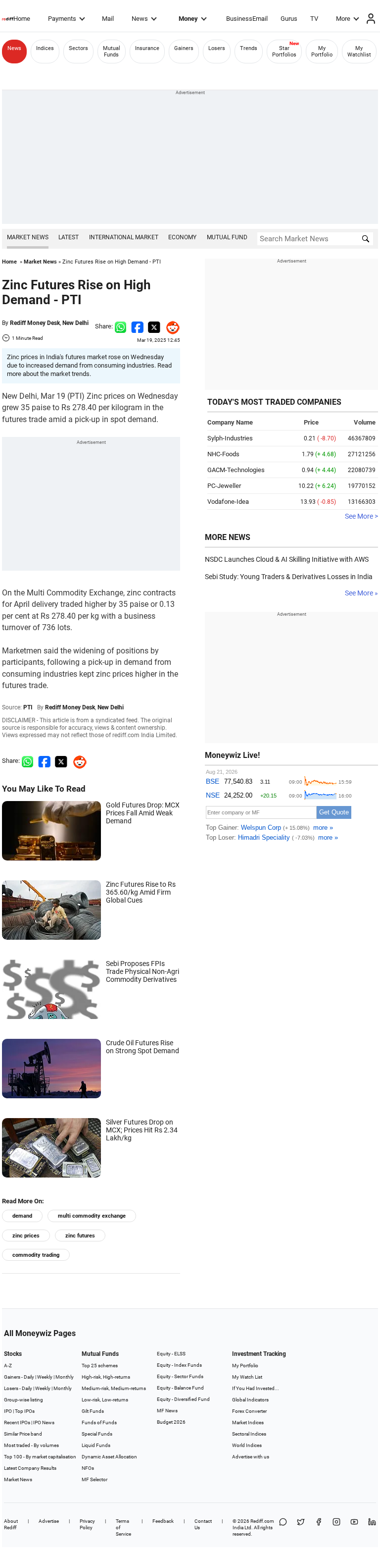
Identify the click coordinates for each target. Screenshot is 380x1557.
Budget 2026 (171, 1422)
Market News (27, 237)
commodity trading (35, 1255)
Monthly (64, 1377)
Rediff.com (262, 1521)
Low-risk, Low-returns (105, 1399)
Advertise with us (250, 1456)
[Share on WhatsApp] (283, 1527)
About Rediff (11, 1524)
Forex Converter (249, 1411)
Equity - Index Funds (179, 1365)
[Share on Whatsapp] (120, 326)
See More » (361, 593)
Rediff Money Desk (35, 323)
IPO (8, 1411)
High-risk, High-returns (106, 1377)
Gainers (183, 48)
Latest (68, 237)
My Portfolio (321, 51)
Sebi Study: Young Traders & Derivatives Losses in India (289, 577)
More (343, 18)
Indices (45, 48)
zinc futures (80, 1236)
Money (188, 18)
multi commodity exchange (92, 1216)
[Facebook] (319, 1527)
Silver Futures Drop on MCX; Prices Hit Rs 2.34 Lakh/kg (142, 1130)
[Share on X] (301, 1527)
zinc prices (26, 1236)
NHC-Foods (223, 454)
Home (21, 18)
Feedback (163, 1521)
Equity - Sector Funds (180, 1376)
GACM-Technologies (236, 470)
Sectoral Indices (249, 1434)
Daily (29, 1377)
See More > (361, 516)
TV (314, 18)
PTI (28, 707)
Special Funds (97, 1434)
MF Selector (94, 1479)
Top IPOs (25, 1411)
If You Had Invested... (255, 1388)
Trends (248, 48)
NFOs (88, 1468)
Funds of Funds (99, 1422)
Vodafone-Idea (228, 501)
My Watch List (247, 1377)
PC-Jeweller (224, 485)
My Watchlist (359, 51)
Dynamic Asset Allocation (109, 1456)
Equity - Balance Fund (180, 1388)
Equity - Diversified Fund (183, 1399)
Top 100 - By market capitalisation (40, 1456)
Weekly (44, 1377)
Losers (216, 48)
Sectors (78, 48)
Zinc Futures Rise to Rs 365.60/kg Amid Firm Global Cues (141, 892)
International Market (123, 237)
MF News (167, 1410)
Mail (108, 18)
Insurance (147, 48)
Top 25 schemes (100, 1365)
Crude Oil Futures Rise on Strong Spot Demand (142, 1047)
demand (22, 1216)
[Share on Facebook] (137, 326)
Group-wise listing (23, 1399)
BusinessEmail (247, 18)
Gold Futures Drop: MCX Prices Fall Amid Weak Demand (143, 813)
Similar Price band (23, 1434)
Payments (62, 18)
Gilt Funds (93, 1411)
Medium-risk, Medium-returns (114, 1388)
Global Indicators (250, 1399)
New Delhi (75, 323)
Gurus (289, 18)
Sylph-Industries (230, 438)
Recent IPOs (17, 1422)
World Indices (247, 1445)
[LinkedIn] (372, 1527)
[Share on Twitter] (154, 326)
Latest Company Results (30, 1468)
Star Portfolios (284, 51)
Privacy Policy (87, 1524)
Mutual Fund (227, 237)
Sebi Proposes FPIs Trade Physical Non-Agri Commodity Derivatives (142, 971)
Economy (182, 237)
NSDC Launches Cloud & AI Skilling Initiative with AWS (287, 559)
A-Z (8, 1365)
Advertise (49, 1521)
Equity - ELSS (171, 1353)
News (140, 18)
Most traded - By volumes (31, 1445)
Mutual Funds (111, 51)
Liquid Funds (96, 1445)
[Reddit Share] (170, 326)
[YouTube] (354, 1527)
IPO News (43, 1422)
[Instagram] (336, 1527)
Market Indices (248, 1422)
